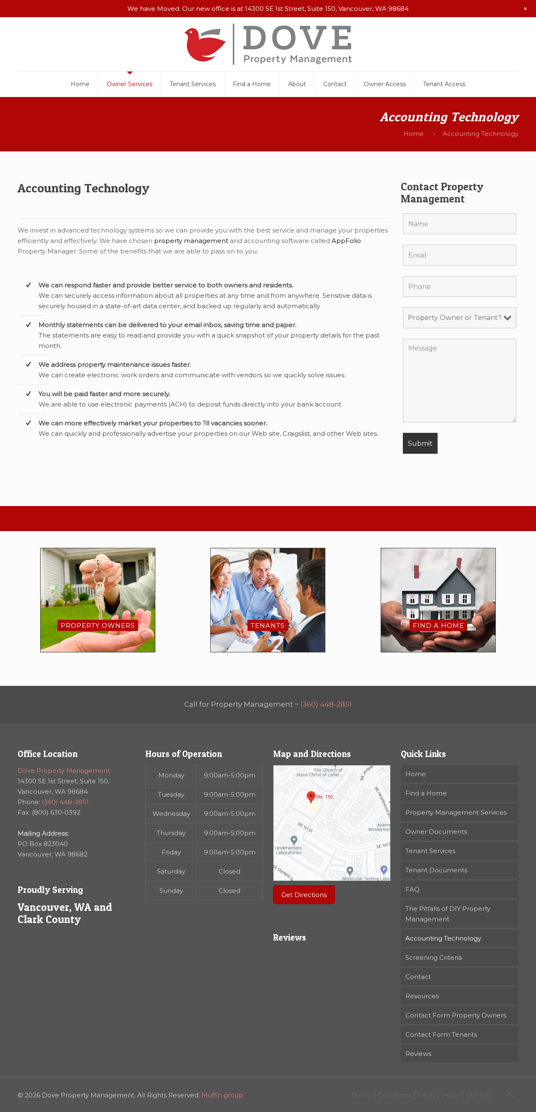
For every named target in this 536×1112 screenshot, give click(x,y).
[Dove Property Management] (268, 44)
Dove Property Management (64, 771)
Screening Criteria (433, 957)
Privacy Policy (438, 1095)
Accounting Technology (443, 938)
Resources (422, 996)
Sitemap (479, 1095)
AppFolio (346, 241)
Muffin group (222, 1095)
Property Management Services (456, 812)
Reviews (418, 1054)
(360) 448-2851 (326, 704)
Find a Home (426, 793)
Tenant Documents (436, 870)
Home (413, 134)
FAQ (412, 889)
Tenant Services (430, 851)
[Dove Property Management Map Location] (332, 823)
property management (191, 241)
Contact (418, 977)
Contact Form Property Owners (455, 1015)
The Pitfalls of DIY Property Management (447, 914)
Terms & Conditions (381, 1095)
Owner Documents (436, 832)
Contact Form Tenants (441, 1034)
